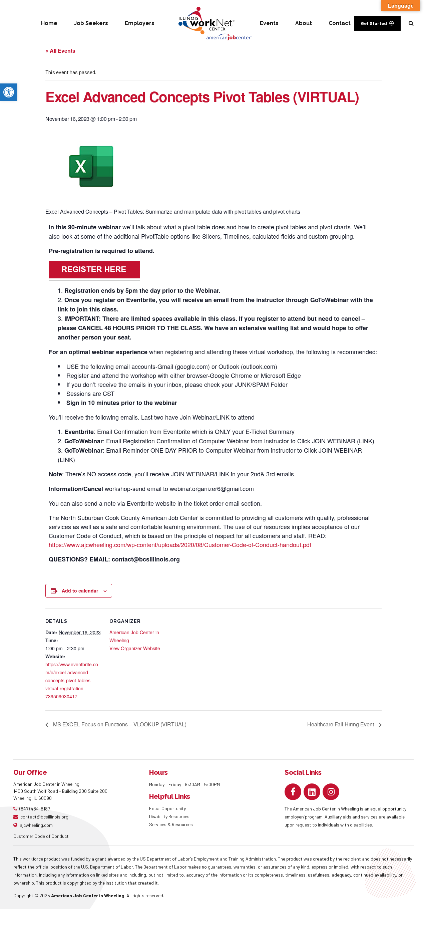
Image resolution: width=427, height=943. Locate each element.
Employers (139, 23)
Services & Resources (171, 824)
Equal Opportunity (168, 808)
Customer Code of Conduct (41, 836)
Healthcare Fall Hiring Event (341, 724)
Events (269, 23)
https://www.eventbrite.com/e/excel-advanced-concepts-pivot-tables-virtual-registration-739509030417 (71, 680)
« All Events (60, 50)
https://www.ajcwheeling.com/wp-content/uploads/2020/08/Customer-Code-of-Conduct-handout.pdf (180, 544)
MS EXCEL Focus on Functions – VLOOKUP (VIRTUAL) (119, 724)
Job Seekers (91, 23)
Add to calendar (80, 590)
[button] (8, 92)
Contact (340, 23)
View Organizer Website (134, 648)
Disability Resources (169, 816)
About (303, 23)
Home (49, 23)
